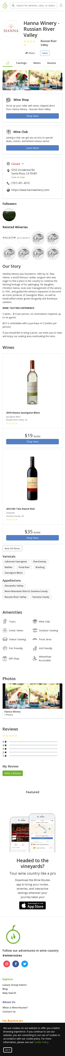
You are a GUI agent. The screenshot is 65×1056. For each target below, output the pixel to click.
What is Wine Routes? (15, 1007)
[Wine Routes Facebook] (15, 964)
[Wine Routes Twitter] (24, 964)
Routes (51, 63)
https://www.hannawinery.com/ (30, 190)
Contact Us (9, 1011)
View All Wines (12, 548)
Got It (7, 1049)
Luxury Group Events (14, 984)
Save (45, 53)
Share (31, 53)
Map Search (9, 992)
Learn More (32, 148)
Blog (5, 988)
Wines (37, 63)
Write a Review (12, 773)
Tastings (21, 63)
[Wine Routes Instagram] (6, 964)
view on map (18, 177)
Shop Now (32, 115)
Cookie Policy (41, 1042)
